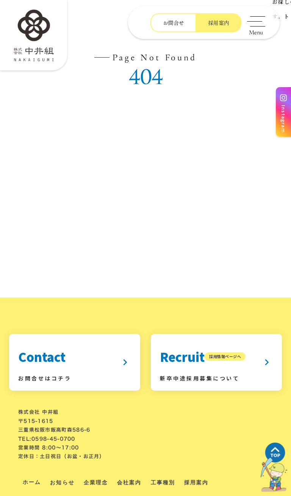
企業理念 (96, 482)
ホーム (32, 482)
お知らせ (62, 482)
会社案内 (129, 482)
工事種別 (163, 482)
